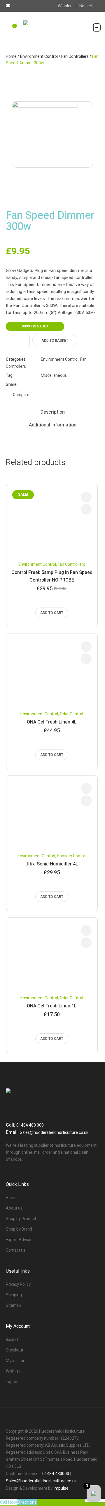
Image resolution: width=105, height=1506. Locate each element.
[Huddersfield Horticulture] (52, 29)
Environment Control (39, 56)
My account (16, 1361)
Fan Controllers (75, 56)
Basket (12, 1340)
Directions (27, 1502)
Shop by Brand (19, 1229)
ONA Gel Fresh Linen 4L (52, 722)
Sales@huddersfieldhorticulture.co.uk (54, 1133)
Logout (12, 1382)
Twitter (51, 385)
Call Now (8, 1502)
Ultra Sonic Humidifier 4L (51, 863)
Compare (21, 395)
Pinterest (58, 385)
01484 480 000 (30, 1125)
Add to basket (54, 340)
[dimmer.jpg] (52, 134)
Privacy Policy (18, 1284)
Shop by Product (21, 1219)
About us (14, 1208)
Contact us (15, 1250)
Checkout (14, 1350)
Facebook (43, 385)
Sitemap (13, 1305)
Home (11, 56)
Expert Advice (18, 1240)
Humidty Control (71, 856)
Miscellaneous (54, 375)
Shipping (14, 1295)
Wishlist (13, 1371)
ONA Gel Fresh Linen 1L (52, 1005)
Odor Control (71, 714)
